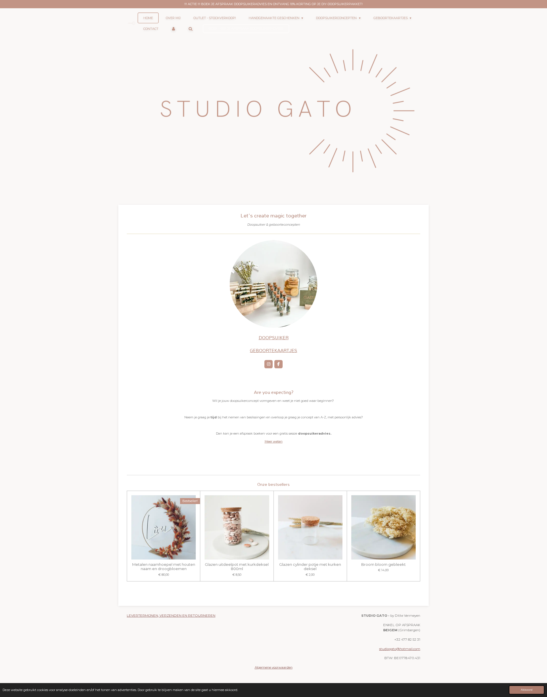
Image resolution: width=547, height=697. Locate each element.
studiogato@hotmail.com (399, 649)
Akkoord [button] (526, 689)
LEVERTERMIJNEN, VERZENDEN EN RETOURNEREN (171, 616)
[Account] (173, 28)
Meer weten (274, 441)
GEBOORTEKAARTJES (273, 350)
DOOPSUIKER (274, 337)
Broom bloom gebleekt (383, 564)
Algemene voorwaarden (274, 667)
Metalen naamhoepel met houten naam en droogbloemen (163, 566)
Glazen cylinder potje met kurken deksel (310, 566)
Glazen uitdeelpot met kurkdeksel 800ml (237, 566)
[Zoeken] (190, 28)
